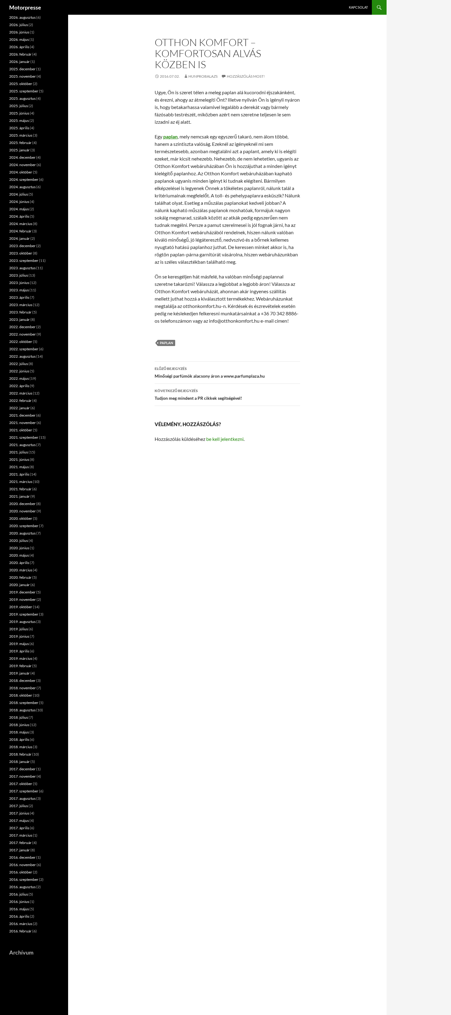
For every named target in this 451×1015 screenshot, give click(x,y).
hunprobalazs (203, 76)
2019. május (19, 643)
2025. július (18, 105)
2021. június (19, 459)
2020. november (22, 511)
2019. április (19, 651)
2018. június (19, 724)
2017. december (22, 769)
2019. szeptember (23, 614)
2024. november (22, 164)
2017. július (18, 805)
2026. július (18, 24)
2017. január (19, 850)
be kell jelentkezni (225, 439)
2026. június (19, 32)
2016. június (19, 901)
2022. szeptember (23, 349)
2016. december (22, 857)
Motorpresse (25, 7)
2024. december (22, 157)
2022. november (22, 334)
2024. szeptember (23, 179)
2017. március (20, 835)
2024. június (19, 201)
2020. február (20, 577)
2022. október (20, 341)
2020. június (19, 548)
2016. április (19, 916)
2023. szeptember (23, 260)
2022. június (19, 371)
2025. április (19, 128)
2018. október (20, 695)
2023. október (20, 253)
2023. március (20, 304)
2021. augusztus (22, 444)
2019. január (19, 673)
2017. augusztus (22, 798)
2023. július (18, 275)
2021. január (19, 496)
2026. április (19, 47)
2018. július (18, 717)
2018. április (19, 739)
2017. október (20, 783)
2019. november (22, 599)
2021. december (22, 415)
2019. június (19, 636)
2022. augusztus (22, 356)
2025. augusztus (22, 98)
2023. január (19, 319)
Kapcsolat (358, 7)
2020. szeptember (23, 525)
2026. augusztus (22, 17)
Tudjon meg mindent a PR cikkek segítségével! (198, 394)
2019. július (18, 629)
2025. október (20, 83)
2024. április (19, 216)
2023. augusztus (22, 268)
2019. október (20, 607)
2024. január (19, 238)
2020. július (18, 540)
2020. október (20, 518)
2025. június (19, 113)
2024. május (19, 209)
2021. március (20, 481)
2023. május (19, 290)
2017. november (22, 776)
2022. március (20, 393)
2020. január (19, 584)
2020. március (20, 570)
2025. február (20, 142)
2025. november (22, 76)
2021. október (20, 430)
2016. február (20, 931)
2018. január (19, 761)
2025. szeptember (23, 91)
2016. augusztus (22, 887)
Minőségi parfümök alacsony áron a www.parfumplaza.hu (210, 372)
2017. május (19, 820)
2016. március (20, 923)
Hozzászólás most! (246, 76)
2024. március (20, 223)
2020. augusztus (22, 533)
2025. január (19, 150)
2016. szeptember (23, 879)
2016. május (19, 909)
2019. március (20, 658)
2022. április (19, 385)
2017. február (20, 842)
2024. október (20, 172)
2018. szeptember (23, 702)
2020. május (19, 555)
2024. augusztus (22, 187)
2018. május (19, 732)
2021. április (19, 474)
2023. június (19, 282)
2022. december (22, 327)
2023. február (20, 312)
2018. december (22, 680)
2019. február (20, 665)
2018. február (20, 754)
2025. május (19, 120)
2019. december (22, 592)
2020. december (22, 503)
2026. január (19, 61)
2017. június (19, 813)
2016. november (22, 864)
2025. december (22, 69)
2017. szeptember (23, 791)
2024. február (20, 231)
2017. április (19, 828)
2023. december (22, 245)
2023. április (19, 297)
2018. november (22, 688)
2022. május (19, 378)
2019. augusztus (22, 621)
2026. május (19, 39)
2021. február (20, 489)
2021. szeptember (23, 437)
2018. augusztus (22, 710)
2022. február (20, 400)
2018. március (20, 747)
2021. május (19, 467)
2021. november (22, 422)
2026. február (20, 54)
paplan (166, 343)
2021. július (18, 452)
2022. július (18, 363)
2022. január (19, 408)
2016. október (20, 872)
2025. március (20, 135)
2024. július (18, 194)
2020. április (19, 562)
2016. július (18, 894)
